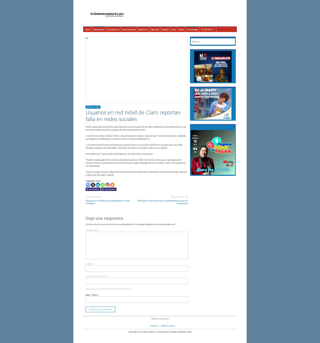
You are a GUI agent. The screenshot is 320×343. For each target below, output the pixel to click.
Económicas (113, 29)
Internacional (129, 29)
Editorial (154, 29)
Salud (181, 29)
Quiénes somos (168, 325)
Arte (174, 29)
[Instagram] (107, 185)
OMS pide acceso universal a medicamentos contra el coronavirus (162, 200)
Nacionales (99, 29)
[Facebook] (88, 185)
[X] (93, 185)
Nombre (90, 264)
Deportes (143, 29)
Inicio (88, 29)
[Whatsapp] (102, 185)
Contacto (154, 325)
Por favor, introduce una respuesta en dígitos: (109, 289)
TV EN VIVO (206, 29)
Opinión (165, 29)
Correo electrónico (96, 276)
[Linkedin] (98, 185)
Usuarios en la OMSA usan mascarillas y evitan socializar (108, 200)
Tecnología (192, 29)
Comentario (92, 230)
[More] (112, 185)
